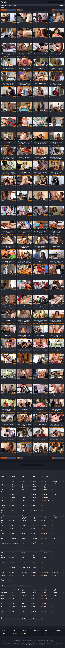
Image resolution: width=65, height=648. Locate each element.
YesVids (45, 408)
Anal (12, 478)
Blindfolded (35, 484)
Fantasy (2, 518)
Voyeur (55, 615)
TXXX (62, 37)
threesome (19, 262)
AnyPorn (13, 289)
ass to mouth (53, 425)
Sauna (2, 590)
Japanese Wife (25, 542)
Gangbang (3, 526)
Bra (44, 483)
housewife (55, 39)
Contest (34, 497)
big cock (8, 54)
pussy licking (44, 306)
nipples (26, 262)
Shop (12, 592)
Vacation (2, 615)
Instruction (35, 538)
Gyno (44, 526)
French (45, 518)
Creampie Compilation (47, 495)
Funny (55, 515)
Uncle (13, 611)
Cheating (13, 495)
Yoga (2, 623)
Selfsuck (2, 596)
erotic (52, 306)
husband (27, 39)
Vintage (34, 615)
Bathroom (13, 481)
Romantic (24, 584)
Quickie (2, 580)
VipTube (61, 185)
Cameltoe (2, 492)
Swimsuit (55, 595)
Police (34, 575)
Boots (45, 481)
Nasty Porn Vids (36, 630)
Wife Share (24, 618)
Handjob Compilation (4, 535)
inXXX (62, 126)
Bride (45, 486)
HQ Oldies (25, 631)
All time (3, 9)
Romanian (13, 585)
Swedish (55, 593)
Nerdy (13, 562)
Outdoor (34, 567)
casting (40, 232)
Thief (23, 603)
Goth (23, 528)
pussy (59, 39)
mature (51, 53)
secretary (29, 424)
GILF (20, 143)
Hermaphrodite (14, 535)
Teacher (2, 608)
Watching (2, 618)
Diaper (13, 505)
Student (55, 590)
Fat (12, 517)
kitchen (54, 98)
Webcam (2, 620)
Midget (23, 557)
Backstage (3, 484)
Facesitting (3, 515)
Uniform (34, 611)
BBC (13, 53)
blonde (44, 98)
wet (5, 128)
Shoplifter (13, 593)
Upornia (29, 111)
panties (55, 350)
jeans (20, 321)
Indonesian (14, 538)
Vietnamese (24, 615)
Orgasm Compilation (26, 567)
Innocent (23, 538)
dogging (45, 142)
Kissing (13, 547)
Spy (33, 598)
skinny (57, 395)
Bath (2, 489)
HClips (62, 22)
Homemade (24, 533)
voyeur (56, 262)
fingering (38, 158)
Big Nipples (24, 487)
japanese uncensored (38, 217)
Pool (34, 577)
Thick (13, 608)
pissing (20, 53)
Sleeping (23, 589)
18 (22, 53)
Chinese (13, 497)
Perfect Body (24, 572)
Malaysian (3, 557)
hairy (38, 157)
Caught (2, 500)
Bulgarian (56, 483)
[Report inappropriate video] (15, 22)
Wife (12, 620)
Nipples (13, 563)
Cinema (13, 500)
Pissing (34, 572)
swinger (59, 262)
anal (60, 54)
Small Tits (24, 595)
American (13, 476)
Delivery (2, 507)
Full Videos (14, 5)
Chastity (13, 494)
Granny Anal (35, 526)
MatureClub (13, 37)
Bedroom (24, 481)
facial (30, 98)
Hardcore (13, 533)
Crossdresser (46, 497)
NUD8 (56, 633)
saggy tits (24, 127)
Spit (33, 595)
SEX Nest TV (36, 633)
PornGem (29, 348)
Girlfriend (13, 528)
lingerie (3, 127)
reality (13, 216)
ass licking (12, 68)
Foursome (45, 517)
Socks (23, 598)
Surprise (55, 592)
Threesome (24, 606)
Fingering (24, 517)
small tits (60, 395)
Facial (2, 517)
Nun (23, 563)
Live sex (10, 5)
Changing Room (14, 492)
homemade (58, 53)
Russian (34, 584)
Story (44, 596)
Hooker (23, 535)
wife (10, 83)
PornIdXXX (45, 52)
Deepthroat (3, 505)
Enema (13, 512)
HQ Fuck (56, 631)
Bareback (2, 487)
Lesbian (23, 552)
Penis (13, 577)
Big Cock (23, 486)
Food (44, 515)
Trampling (45, 603)
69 (12, 473)
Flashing (34, 518)
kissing (6, 247)
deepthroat (57, 425)
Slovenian (24, 592)
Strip (55, 589)
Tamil (2, 603)
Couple (34, 500)
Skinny (13, 598)
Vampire (13, 615)
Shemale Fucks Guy (15, 589)
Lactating (2, 550)
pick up (29, 335)
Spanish (34, 590)
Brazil (45, 484)
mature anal (54, 54)
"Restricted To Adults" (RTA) (30, 644)
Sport (34, 596)
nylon (57, 172)
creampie (21, 39)
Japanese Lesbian (4, 543)
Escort (23, 512)
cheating (13, 83)
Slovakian (24, 590)
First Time (24, 520)
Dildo (12, 507)
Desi (12, 504)
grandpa (29, 262)
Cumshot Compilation (47, 500)
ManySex (29, 200)
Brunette (45, 489)
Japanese (3, 542)
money (24, 232)
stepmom (40, 98)
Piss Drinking (24, 577)
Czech (55, 495)
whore (28, 246)
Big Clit (23, 484)
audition (45, 231)
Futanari (55, 517)
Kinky (2, 547)
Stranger (45, 598)
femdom (9, 305)
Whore (13, 618)
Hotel (34, 533)
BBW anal (13, 486)
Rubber (23, 585)
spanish (5, 424)
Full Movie (45, 520)
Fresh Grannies (57, 630)
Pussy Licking (56, 577)
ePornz (24, 630)
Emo (12, 510)
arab (43, 424)
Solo (33, 589)
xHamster (13, 22)
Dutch (45, 504)
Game (2, 525)
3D (1, 473)
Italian (55, 538)
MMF (34, 558)
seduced (13, 173)
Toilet (34, 606)
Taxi (1, 606)
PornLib (13, 274)
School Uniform (4, 592)
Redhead (2, 585)
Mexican (23, 555)
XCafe (46, 111)
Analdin (13, 215)
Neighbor (2, 563)
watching (41, 128)
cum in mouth (8, 39)
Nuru (34, 563)
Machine (2, 555)
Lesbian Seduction (36, 550)
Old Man (13, 567)
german (62, 68)
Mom (44, 555)
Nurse (34, 562)
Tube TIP (3, 633)
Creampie (45, 494)
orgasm (43, 172)
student (5, 306)
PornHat (29, 274)
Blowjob (34, 486)
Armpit (34, 476)
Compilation (35, 494)
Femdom (13, 520)
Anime (23, 476)
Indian (2, 538)
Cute (55, 494)
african (35, 231)
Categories (2, 5)
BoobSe (45, 215)
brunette (44, 217)
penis (23, 68)
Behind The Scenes (25, 483)
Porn (4, 2)
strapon (28, 261)
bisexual (46, 350)
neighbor (28, 84)
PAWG (13, 575)
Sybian (55, 596)
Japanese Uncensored (15, 543)
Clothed (23, 497)
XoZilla (46, 200)
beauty (43, 350)
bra (46, 439)
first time (44, 143)
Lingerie (34, 552)
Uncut (23, 611)
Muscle (45, 558)
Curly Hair (56, 492)
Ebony (2, 510)
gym (38, 409)
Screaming (3, 593)
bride (8, 439)
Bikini (23, 489)
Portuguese (46, 572)
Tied (23, 608)
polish (42, 351)
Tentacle (13, 606)
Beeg (14, 170)
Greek (34, 528)
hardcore (4, 350)
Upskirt (45, 611)
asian (24, 39)
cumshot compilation (54, 158)
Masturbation (14, 555)
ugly (25, 217)
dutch (14, 127)
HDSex (30, 230)
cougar (36, 143)
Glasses (23, 523)
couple (57, 69)
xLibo (46, 633)
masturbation (10, 127)
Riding (13, 584)
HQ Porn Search (15, 631)
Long (21, 9)
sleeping (39, 246)
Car (1, 494)
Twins (45, 606)
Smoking (23, 596)
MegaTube (29, 304)
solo (6, 127)
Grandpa (34, 523)
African (2, 476)
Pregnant (45, 575)
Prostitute (56, 572)
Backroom (3, 483)
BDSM (13, 487)
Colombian (35, 492)
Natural (2, 562)
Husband (45, 533)
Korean (23, 547)
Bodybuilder (35, 487)
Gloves (23, 526)
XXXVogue (61, 52)
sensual (38, 68)
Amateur (2, 478)
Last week (13, 9)
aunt (58, 84)
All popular (6, 5)
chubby (27, 83)
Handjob (2, 533)
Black (34, 483)
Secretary (2, 595)
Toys (34, 608)
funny (29, 216)
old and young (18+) (53, 84)
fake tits (61, 98)
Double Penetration (25, 507)
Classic (23, 492)
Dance (2, 504)
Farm (2, 520)
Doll (23, 504)
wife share (39, 247)
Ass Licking (46, 476)
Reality (2, 584)
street (27, 336)
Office (2, 567)
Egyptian (2, 512)
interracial (10, 53)
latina (57, 128)
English (62, 5)
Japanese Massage (15, 542)
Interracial (45, 538)
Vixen (45, 615)
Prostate (45, 577)
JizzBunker (29, 22)
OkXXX (46, 22)
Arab (23, 478)
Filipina (23, 515)
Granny (34, 525)
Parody (2, 577)
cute (6, 305)
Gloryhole (24, 525)
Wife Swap (24, 620)
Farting (13, 515)
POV (51, 439)
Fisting (34, 515)
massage (60, 69)
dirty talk (20, 157)
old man (25, 395)
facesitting (9, 306)
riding (59, 83)
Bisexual (34, 481)
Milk (33, 555)
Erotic (23, 510)
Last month (8, 9)
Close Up (23, 495)
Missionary (35, 557)
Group (45, 525)
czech (52, 350)
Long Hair (45, 552)
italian (61, 142)
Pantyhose (3, 575)
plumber (56, 142)
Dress (34, 505)
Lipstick (45, 550)
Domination (24, 505)
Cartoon (2, 495)
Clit (22, 494)
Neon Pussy (47, 631)
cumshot (61, 157)
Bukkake (55, 481)
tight (42, 173)
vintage (42, 320)
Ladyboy (2, 552)
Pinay (23, 575)
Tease (13, 603)
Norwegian (24, 562)
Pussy (55, 575)
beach (58, 54)
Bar (1, 486)
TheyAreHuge (45, 348)
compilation (57, 157)
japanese (39, 216)
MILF (7, 53)
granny (29, 142)
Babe (2, 481)
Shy (12, 596)
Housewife (35, 535)
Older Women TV (15, 633)
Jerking (34, 542)
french (61, 53)
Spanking (34, 592)
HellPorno (61, 96)
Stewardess (46, 593)
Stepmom (45, 592)
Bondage (34, 489)
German (13, 523)
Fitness (34, 517)
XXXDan (13, 141)
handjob (20, 68)
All (18, 9)
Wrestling (34, 618)
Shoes (13, 590)
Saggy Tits (3, 589)
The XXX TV (25, 633)
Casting (2, 497)
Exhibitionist (35, 510)
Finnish (23, 518)
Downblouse (35, 504)
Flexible (34, 520)
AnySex (45, 37)
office (3, 216)
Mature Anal (14, 558)
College (23, 500)
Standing (45, 590)
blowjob (43, 53)
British (45, 487)
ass (7, 128)
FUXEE (35, 631)
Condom (34, 495)
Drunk (34, 507)
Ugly (1, 611)
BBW (29, 53)
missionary (12, 350)
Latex (13, 550)
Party (13, 572)
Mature (13, 557)
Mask (2, 558)
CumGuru (3, 630)
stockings (20, 83)
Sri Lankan (45, 589)
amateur (4, 83)
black (14, 409)
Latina (13, 552)
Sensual (2, 598)
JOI (33, 543)
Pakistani (2, 572)
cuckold (7, 84)
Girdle (13, 526)
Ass (33, 478)
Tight (34, 603)
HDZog (30, 259)
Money (45, 557)
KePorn (29, 37)
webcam (28, 127)
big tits (12, 98)
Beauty (13, 489)
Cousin (45, 492)
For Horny (46, 630)
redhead (40, 54)
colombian (56, 127)
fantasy (44, 128)
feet (19, 142)
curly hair (41, 395)
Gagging (2, 523)
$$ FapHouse (29, 185)
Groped (45, 523)
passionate (23, 336)
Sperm (34, 593)
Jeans (23, 543)
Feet (12, 518)
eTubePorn (14, 630)
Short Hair (13, 595)
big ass (24, 54)
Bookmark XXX (4, 631)
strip (56, 351)
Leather (23, 550)
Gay (1, 528)
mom (54, 53)
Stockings (45, 595)
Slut (23, 593)
